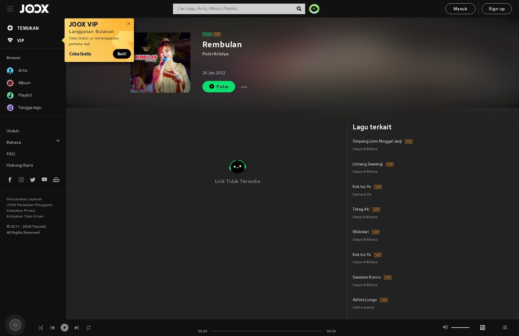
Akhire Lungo (365, 300)
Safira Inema (363, 308)
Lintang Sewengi (368, 164)
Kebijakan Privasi (21, 211)
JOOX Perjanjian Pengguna (29, 205)
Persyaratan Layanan (24, 199)
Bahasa (14, 142)
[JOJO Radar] (314, 9)
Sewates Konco (367, 278)
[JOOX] (34, 8)
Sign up (497, 9)
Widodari (361, 232)
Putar (223, 87)
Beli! (121, 53)
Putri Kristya (215, 54)
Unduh (13, 131)
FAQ (11, 154)
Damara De (362, 195)
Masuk (460, 9)
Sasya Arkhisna (365, 149)
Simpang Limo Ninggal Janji (377, 142)
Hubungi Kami (20, 165)
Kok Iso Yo (362, 187)
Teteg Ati (361, 210)
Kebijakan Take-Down (25, 216)
